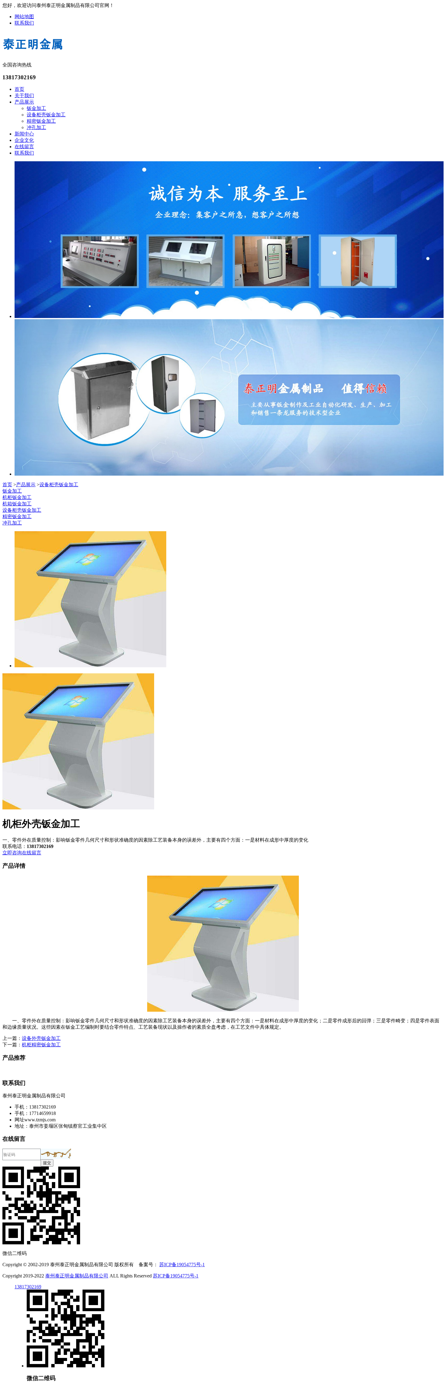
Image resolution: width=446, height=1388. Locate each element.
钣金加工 (36, 108)
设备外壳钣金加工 (41, 1038)
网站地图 (24, 16)
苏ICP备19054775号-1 (182, 1264)
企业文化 (24, 140)
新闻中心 (24, 133)
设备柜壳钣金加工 (46, 114)
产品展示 (24, 101)
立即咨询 (12, 852)
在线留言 (24, 146)
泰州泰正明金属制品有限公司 (76, 1275)
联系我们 (24, 23)
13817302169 (28, 1286)
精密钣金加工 (41, 121)
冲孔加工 (36, 127)
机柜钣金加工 (17, 497)
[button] (56, 1154)
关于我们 (24, 95)
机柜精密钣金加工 (41, 1044)
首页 (19, 89)
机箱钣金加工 (17, 503)
